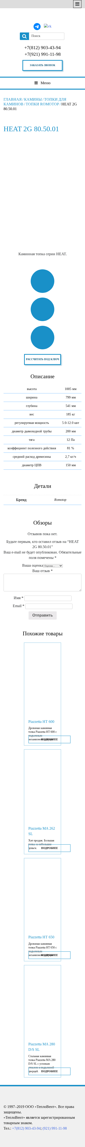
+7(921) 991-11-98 (43, 54)
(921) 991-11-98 (54, 1128)
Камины (33, 99)
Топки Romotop (42, 104)
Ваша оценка (32, 565)
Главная (13, 99)
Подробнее (49, 739)
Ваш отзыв (42, 571)
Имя (18, 598)
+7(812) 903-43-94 (42, 47)
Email (18, 606)
